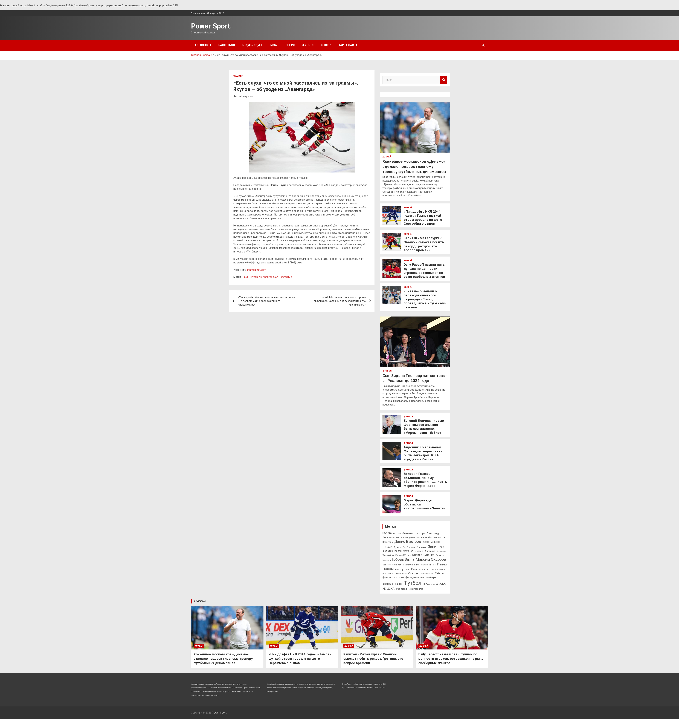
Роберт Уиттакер (426, 569)
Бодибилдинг (252, 45)
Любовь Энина (402, 559)
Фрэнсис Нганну (392, 583)
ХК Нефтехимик (284, 276)
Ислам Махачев (403, 551)
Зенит (433, 547)
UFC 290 (387, 533)
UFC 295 (397, 534)
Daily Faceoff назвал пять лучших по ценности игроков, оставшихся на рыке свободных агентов (424, 271)
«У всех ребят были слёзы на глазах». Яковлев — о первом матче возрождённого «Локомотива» (266, 301)
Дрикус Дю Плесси (404, 547)
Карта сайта (348, 45)
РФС (408, 569)
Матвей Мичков (428, 565)
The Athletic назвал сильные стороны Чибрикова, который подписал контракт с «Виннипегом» (340, 301)
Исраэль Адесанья (425, 551)
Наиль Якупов (250, 276)
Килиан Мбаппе (403, 555)
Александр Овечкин (410, 537)
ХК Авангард (266, 276)
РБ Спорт (399, 569)
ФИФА (401, 578)
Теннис (289, 45)
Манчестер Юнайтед (391, 565)
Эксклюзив (401, 589)
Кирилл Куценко (423, 555)
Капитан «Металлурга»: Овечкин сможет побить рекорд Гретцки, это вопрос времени (424, 244)
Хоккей (326, 45)
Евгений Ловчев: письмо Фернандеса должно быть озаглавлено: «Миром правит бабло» (424, 427)
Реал (414, 569)
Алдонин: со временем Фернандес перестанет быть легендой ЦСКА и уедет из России (423, 453)
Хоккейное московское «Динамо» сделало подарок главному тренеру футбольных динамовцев (414, 166)
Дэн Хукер (421, 547)
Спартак (413, 573)
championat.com (256, 269)
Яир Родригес (416, 589)
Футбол (308, 45)
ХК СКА (441, 583)
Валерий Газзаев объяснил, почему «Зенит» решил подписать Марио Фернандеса (425, 480)
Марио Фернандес (411, 565)
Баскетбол (226, 45)
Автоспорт (203, 45)
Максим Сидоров (431, 559)
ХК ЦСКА (388, 588)
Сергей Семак (399, 573)
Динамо (387, 547)
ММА (273, 45)
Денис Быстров (407, 542)
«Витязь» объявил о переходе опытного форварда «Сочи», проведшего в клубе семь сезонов (425, 299)
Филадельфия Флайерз (420, 577)
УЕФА (394, 578)
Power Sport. (211, 26)
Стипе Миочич (426, 574)
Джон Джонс (431, 541)
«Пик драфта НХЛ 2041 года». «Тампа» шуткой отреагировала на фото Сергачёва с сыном (423, 217)
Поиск (443, 80)
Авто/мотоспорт (413, 533)
